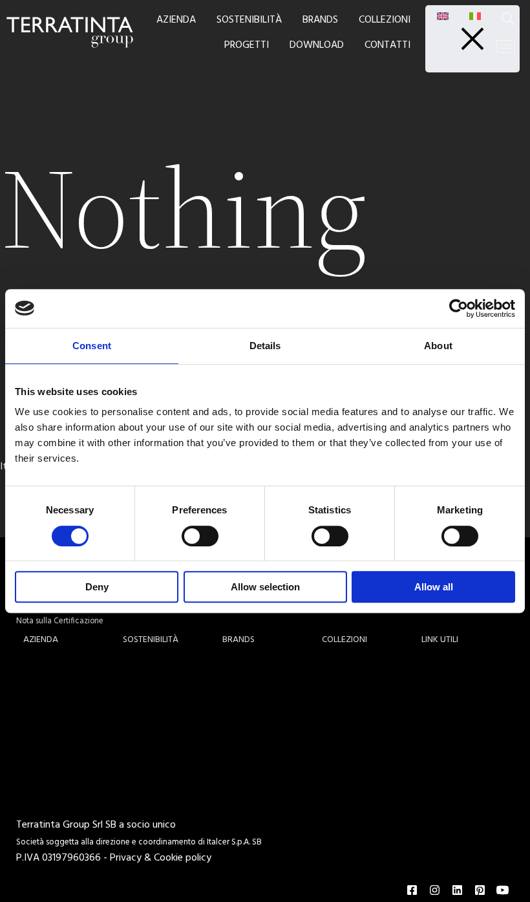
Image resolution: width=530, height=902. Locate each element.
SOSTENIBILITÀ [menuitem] (249, 20)
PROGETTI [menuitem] (246, 45)
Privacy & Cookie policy (160, 858)
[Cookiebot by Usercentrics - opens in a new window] (458, 308)
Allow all (433, 586)
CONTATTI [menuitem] (387, 45)
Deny (97, 586)
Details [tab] (265, 345)
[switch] (200, 536)
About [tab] (438, 345)
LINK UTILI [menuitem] (439, 639)
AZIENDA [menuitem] (176, 20)
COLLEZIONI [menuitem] (384, 20)
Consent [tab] (91, 345)
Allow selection (265, 586)
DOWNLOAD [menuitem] (317, 45)
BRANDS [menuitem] (320, 20)
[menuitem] (443, 16)
